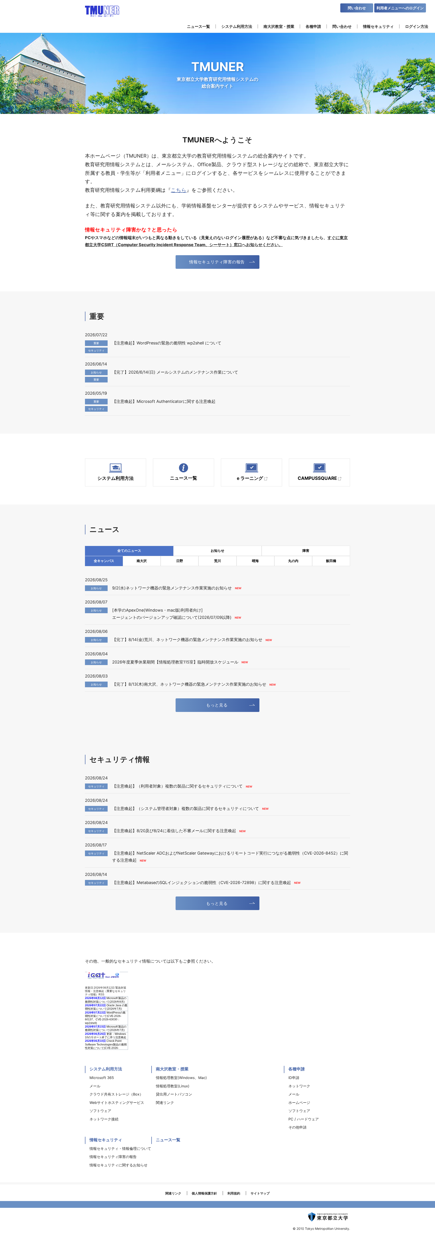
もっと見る (217, 705)
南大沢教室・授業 (172, 1069)
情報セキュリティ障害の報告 (217, 261)
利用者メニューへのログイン (400, 8)
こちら (178, 190)
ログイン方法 (416, 26)
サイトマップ (260, 1193)
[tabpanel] (217, 73)
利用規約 (233, 1193)
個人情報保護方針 (204, 1193)
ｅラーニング (249, 478)
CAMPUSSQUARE (317, 478)
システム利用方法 (115, 478)
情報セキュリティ (105, 1139)
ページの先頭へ (364, 1063)
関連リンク (173, 1193)
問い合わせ (357, 8)
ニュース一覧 (183, 478)
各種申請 (296, 1069)
